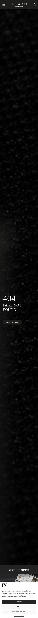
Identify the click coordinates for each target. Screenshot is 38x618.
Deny (19, 607)
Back (12, 322)
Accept (19, 602)
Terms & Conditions (19, 616)
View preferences (19, 612)
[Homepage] (19, 4)
